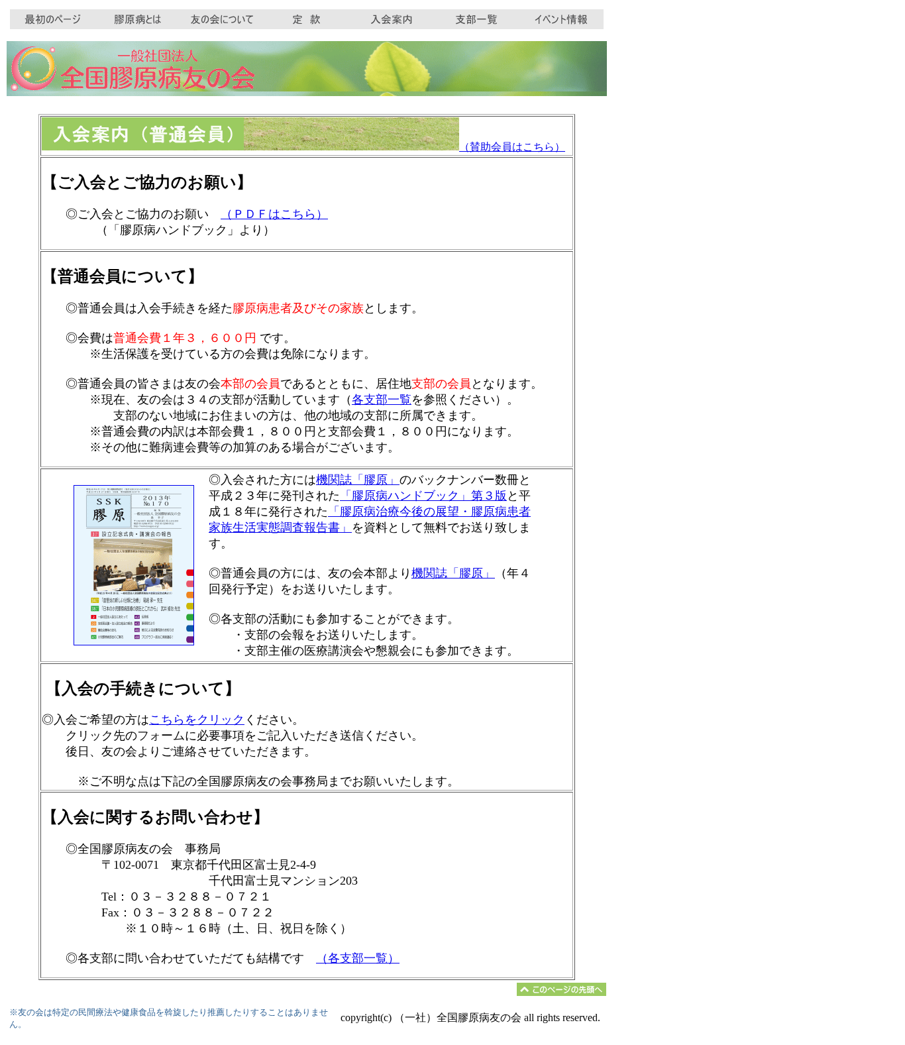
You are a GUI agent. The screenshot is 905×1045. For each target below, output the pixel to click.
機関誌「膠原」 (357, 479)
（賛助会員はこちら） (512, 146)
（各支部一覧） (357, 958)
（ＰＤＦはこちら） (274, 214)
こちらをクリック (196, 719)
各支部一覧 (381, 399)
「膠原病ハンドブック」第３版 (423, 495)
